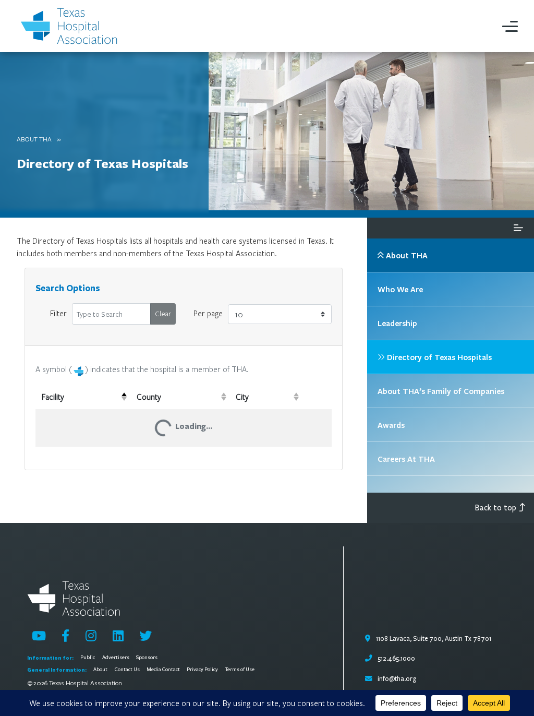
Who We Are (400, 289)
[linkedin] (118, 635)
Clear (163, 313)
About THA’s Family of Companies (441, 391)
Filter (58, 313)
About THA (34, 139)
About (100, 669)
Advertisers (115, 657)
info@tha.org (397, 679)
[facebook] (65, 635)
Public (87, 657)
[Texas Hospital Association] (71, 26)
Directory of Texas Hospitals (102, 163)
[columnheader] (82, 396)
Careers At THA (406, 459)
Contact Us (127, 669)
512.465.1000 (395, 658)
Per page (208, 313)
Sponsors (146, 657)
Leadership (397, 323)
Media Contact (163, 669)
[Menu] (510, 26)
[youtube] (39, 635)
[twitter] (145, 635)
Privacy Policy (202, 669)
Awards (391, 425)
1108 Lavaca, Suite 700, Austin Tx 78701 (432, 639)
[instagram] (91, 635)
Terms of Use (239, 669)
